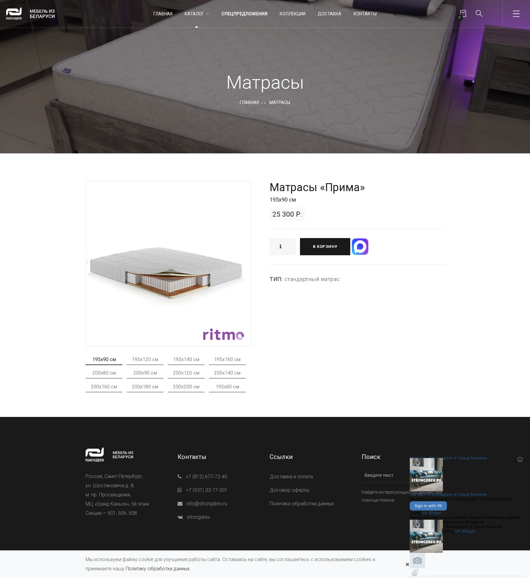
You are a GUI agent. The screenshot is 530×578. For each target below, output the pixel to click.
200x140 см (227, 373)
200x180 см (145, 387)
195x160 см (227, 359)
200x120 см (186, 373)
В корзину (325, 246)
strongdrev (198, 517)
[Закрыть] (407, 564)
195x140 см (186, 359)
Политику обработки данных (158, 569)
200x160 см (104, 387)
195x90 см (104, 359)
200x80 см (104, 373)
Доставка (329, 13)
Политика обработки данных (302, 504)
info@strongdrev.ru (206, 504)
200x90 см (145, 373)
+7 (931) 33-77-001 (207, 490)
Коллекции (292, 13)
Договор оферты (289, 490)
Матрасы (279, 102)
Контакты (365, 13)
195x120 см (145, 359)
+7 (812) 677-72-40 (206, 477)
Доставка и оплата (291, 477)
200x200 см (186, 387)
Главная (162, 13)
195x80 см (227, 387)
